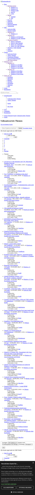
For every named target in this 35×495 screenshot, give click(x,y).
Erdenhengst (9, 332)
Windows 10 (14, 9)
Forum (6, 52)
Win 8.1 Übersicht (16, 41)
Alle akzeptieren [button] (8, 487)
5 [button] (4, 146)
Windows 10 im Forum (17, 74)
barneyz (8, 234)
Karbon (8, 409)
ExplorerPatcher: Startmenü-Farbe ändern (15, 341)
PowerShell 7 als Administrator (12, 419)
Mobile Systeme (30, 378)
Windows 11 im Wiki (16, 66)
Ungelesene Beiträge (13, 57)
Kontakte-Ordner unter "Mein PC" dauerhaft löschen (18, 254)
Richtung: (22, 444)
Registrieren (7, 89)
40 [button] (4, 149)
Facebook (10, 77)
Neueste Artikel (11, 30)
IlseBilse (8, 398)
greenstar (8, 199)
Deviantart (10, 83)
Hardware (10, 23)
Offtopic (26, 323)
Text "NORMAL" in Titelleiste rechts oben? (16, 174)
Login (5, 88)
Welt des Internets (12, 24)
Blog (5, 4)
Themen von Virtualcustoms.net (12, 330)
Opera (9, 49)
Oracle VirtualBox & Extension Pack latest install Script (19, 310)
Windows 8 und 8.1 (12, 40)
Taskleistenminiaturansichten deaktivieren (15, 408)
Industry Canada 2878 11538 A (12, 243)
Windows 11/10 (8, 61)
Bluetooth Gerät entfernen (11, 265)
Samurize (9, 51)
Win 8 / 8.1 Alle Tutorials (17, 46)
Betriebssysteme (11, 6)
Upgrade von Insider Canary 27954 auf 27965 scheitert (19, 299)
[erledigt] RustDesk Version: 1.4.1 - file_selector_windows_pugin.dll (13, 277)
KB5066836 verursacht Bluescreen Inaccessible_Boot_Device (13, 219)
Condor (8, 323)
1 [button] (4, 140)
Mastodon (10, 78)
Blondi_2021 (10, 164)
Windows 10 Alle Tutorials (18, 38)
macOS (13, 12)
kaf (7, 256)
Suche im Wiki (11, 29)
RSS (8, 86)
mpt (7, 343)
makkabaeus (9, 301)
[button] (8, 134)
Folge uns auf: (8, 75)
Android (13, 16)
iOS (12, 18)
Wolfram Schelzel (11, 420)
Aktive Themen (11, 55)
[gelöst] (21, 208)
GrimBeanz (9, 245)
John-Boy (9, 378)
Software (9, 21)
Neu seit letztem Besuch (13, 58)
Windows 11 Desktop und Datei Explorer (18, 199)
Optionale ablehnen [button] (25, 487)
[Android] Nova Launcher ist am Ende (14, 377)
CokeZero (9, 222)
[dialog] (17, 478)
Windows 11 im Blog (16, 65)
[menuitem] (14, 99)
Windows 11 (14, 7)
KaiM (8, 267)
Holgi (8, 312)
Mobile (9, 15)
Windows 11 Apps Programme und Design (17, 356)
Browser (9, 20)
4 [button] (4, 145)
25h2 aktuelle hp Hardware (11, 208)
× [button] (33, 462)
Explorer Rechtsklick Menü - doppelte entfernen (17, 197)
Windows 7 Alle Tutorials (14, 47)
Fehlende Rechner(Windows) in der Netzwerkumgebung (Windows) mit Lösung (16, 232)
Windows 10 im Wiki (16, 72)
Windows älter (15, 10)
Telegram (9, 85)
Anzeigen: (5, 442)
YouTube (9, 82)
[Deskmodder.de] (5, 1)
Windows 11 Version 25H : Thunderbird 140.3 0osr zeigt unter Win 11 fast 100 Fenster (18, 353)
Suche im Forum (11, 54)
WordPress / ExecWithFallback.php (13, 321)
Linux (12, 13)
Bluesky (9, 80)
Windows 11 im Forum (17, 68)
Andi (7, 188)
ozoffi (8, 175)
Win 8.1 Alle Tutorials (17, 43)
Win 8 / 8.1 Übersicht (16, 44)
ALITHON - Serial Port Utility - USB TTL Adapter (18, 288)
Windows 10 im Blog (16, 71)
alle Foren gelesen (12, 60)
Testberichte (10, 26)
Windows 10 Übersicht (17, 37)
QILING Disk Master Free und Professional (16, 429)
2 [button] (4, 142)
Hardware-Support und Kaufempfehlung (18, 246)
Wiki (5, 27)
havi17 (8, 389)
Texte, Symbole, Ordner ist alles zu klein (15, 397)
